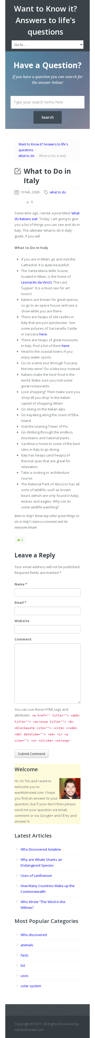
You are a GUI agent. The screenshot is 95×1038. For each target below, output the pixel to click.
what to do (26, 156)
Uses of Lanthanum (36, 875)
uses (24, 975)
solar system (31, 985)
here (43, 334)
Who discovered (34, 934)
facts (24, 955)
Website (22, 620)
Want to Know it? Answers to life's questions (45, 20)
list (23, 965)
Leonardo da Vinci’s (36, 282)
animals (27, 945)
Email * (20, 602)
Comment (23, 639)
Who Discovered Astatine (41, 849)
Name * (21, 584)
